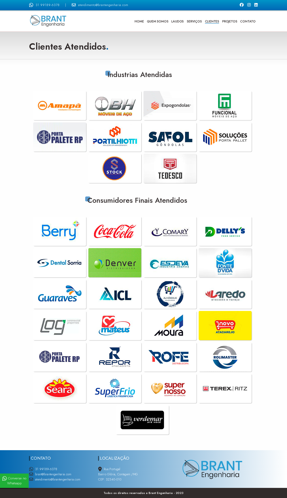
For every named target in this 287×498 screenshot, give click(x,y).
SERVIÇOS (194, 21)
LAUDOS (177, 21)
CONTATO (248, 21)
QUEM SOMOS (157, 21)
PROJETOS (229, 21)
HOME (139, 21)
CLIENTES (212, 21)
